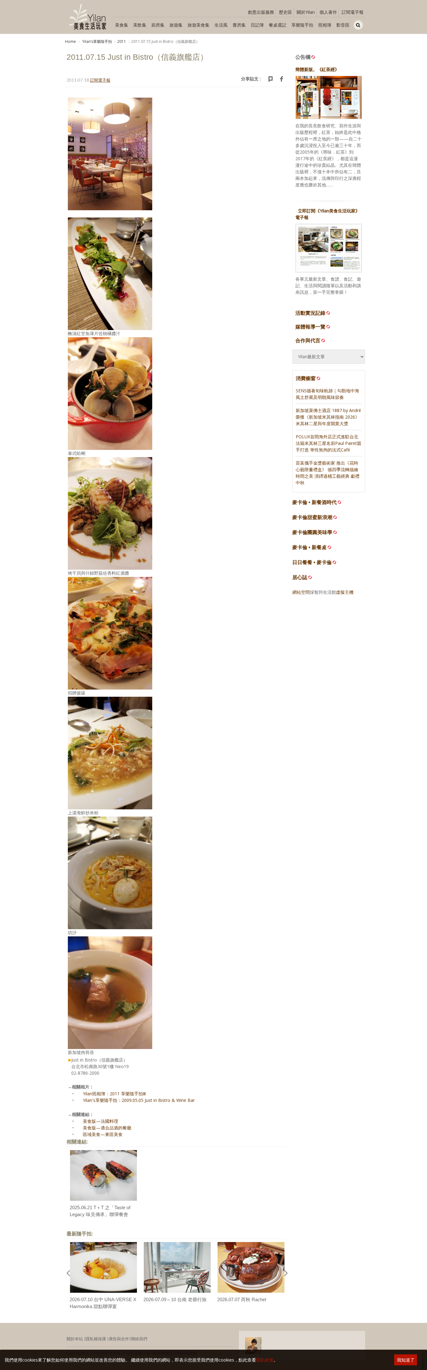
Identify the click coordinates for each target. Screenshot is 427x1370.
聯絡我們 (139, 1339)
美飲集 (139, 25)
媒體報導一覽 (310, 326)
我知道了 (405, 1360)
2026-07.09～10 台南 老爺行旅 (175, 1299)
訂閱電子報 (353, 12)
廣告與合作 (119, 1339)
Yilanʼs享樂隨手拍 (96, 41)
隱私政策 (265, 1360)
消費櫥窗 (306, 378)
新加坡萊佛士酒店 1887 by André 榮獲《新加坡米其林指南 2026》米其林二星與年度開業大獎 (328, 416)
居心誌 (299, 577)
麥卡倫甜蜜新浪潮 (312, 517)
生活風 (221, 25)
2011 (121, 41)
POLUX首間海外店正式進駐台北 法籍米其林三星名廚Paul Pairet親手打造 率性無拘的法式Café (328, 443)
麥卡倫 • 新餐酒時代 (314, 502)
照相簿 (324, 25)
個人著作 (328, 12)
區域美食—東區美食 (103, 1134)
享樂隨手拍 (302, 25)
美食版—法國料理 (100, 1121)
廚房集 (157, 25)
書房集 (239, 25)
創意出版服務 (261, 12)
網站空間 (301, 592)
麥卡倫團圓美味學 (312, 532)
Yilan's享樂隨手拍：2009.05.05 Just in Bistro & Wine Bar (139, 1100)
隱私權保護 (96, 1339)
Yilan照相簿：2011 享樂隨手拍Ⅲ (114, 1094)
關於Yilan (306, 12)
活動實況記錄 (310, 312)
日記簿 (257, 25)
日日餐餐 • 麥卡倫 (312, 562)
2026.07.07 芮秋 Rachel (241, 1299)
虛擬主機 (345, 592)
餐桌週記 (277, 25)
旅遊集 (176, 25)
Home (70, 41)
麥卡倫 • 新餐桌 (309, 547)
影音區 (342, 25)
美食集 (121, 25)
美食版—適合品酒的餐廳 (107, 1128)
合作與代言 (307, 340)
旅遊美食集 (198, 25)
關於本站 (75, 1339)
